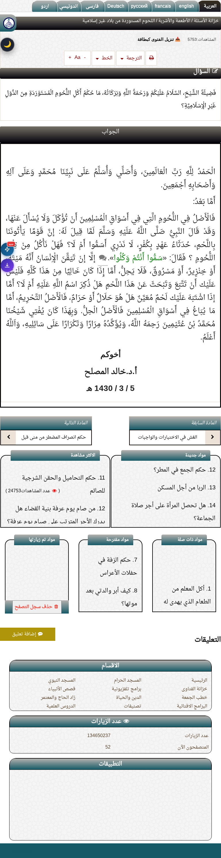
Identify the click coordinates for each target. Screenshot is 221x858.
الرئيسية (199, 680)
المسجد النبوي (61, 680)
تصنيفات (132, 706)
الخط (106, 58)
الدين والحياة (128, 697)
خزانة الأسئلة (206, 21)
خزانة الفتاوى (194, 689)
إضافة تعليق (24, 634)
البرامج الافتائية (192, 706)
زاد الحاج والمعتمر (58, 697)
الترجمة (133, 58)
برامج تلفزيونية (126, 689)
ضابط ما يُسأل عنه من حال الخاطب (163, 513)
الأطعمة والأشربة (174, 21)
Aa (77, 57)
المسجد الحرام (127, 680)
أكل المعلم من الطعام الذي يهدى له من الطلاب (187, 582)
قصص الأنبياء (61, 689)
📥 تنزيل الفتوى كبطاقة (159, 39)
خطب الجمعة (194, 697)
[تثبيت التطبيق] (7, 265)
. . (7, 851)
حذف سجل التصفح (34, 607)
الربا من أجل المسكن (181, 465)
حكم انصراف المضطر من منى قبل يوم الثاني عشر (53, 442)
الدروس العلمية (60, 706)
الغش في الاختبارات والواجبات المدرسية (167, 442)
